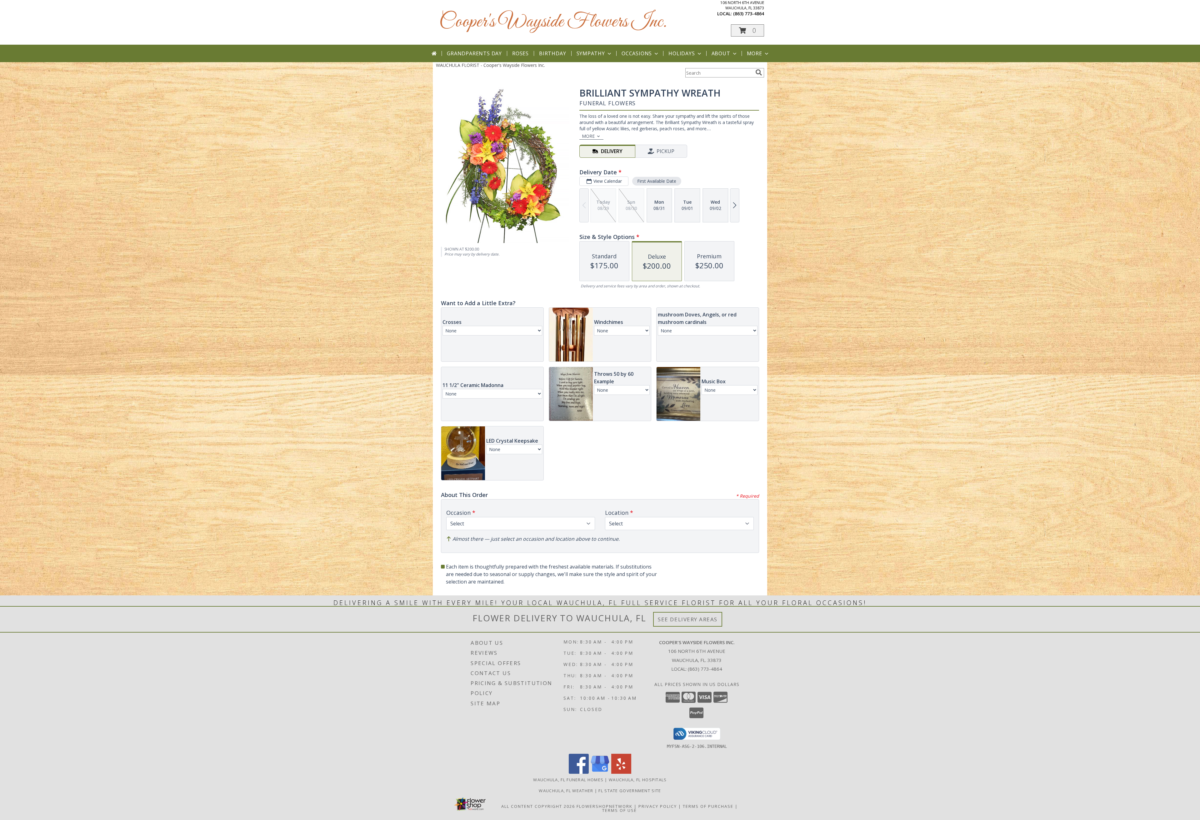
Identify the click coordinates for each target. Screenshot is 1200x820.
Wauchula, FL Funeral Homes (568, 780)
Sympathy (591, 53)
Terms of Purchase (708, 806)
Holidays (681, 53)
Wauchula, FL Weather (566, 790)
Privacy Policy (657, 806)
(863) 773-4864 (748, 14)
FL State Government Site (629, 790)
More (754, 53)
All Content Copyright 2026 (538, 806)
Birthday (552, 53)
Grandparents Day (474, 53)
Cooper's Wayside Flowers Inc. (553, 22)
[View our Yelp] (621, 772)
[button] (747, 30)
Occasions (637, 53)
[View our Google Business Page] (600, 772)
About (721, 53)
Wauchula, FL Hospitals (638, 780)
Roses (520, 53)
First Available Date (656, 181)
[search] (759, 72)
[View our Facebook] (579, 772)
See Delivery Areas (688, 619)
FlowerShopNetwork (604, 806)
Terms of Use (619, 810)
